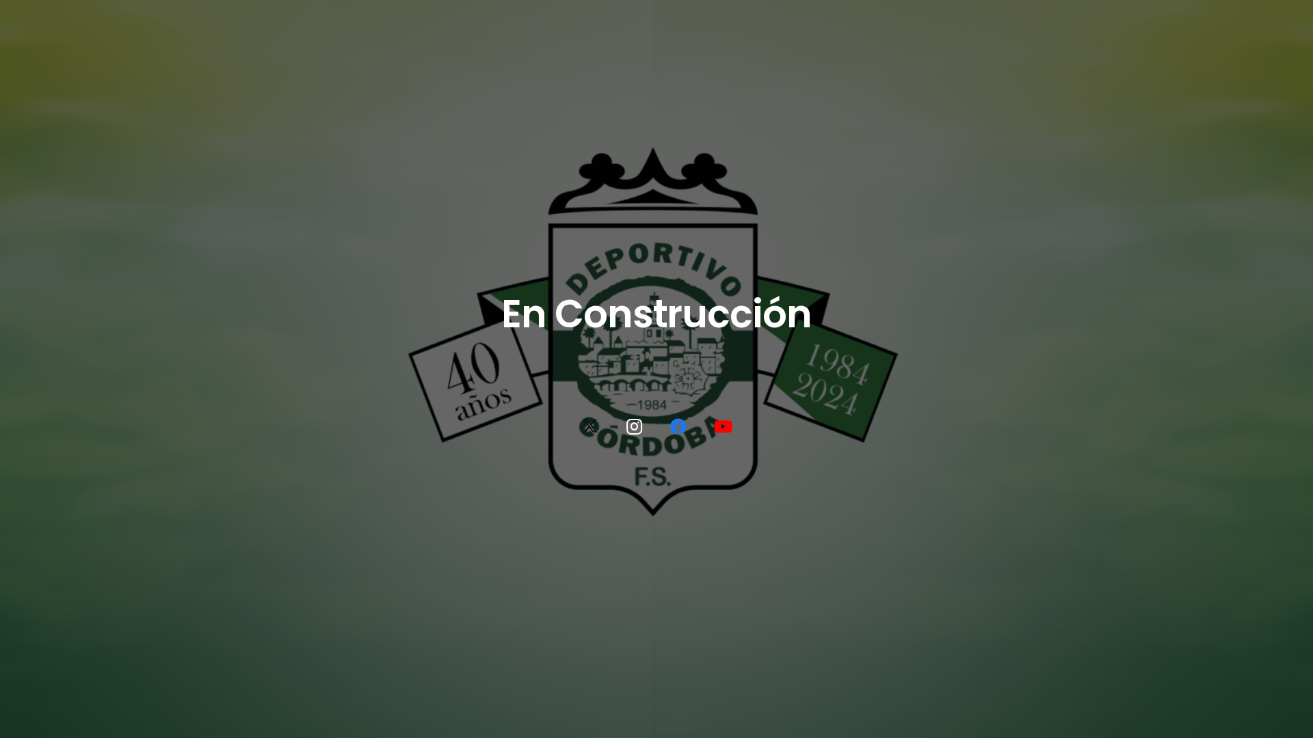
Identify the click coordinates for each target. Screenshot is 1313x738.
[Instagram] (634, 426)
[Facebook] (678, 426)
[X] (590, 426)
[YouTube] (722, 426)
